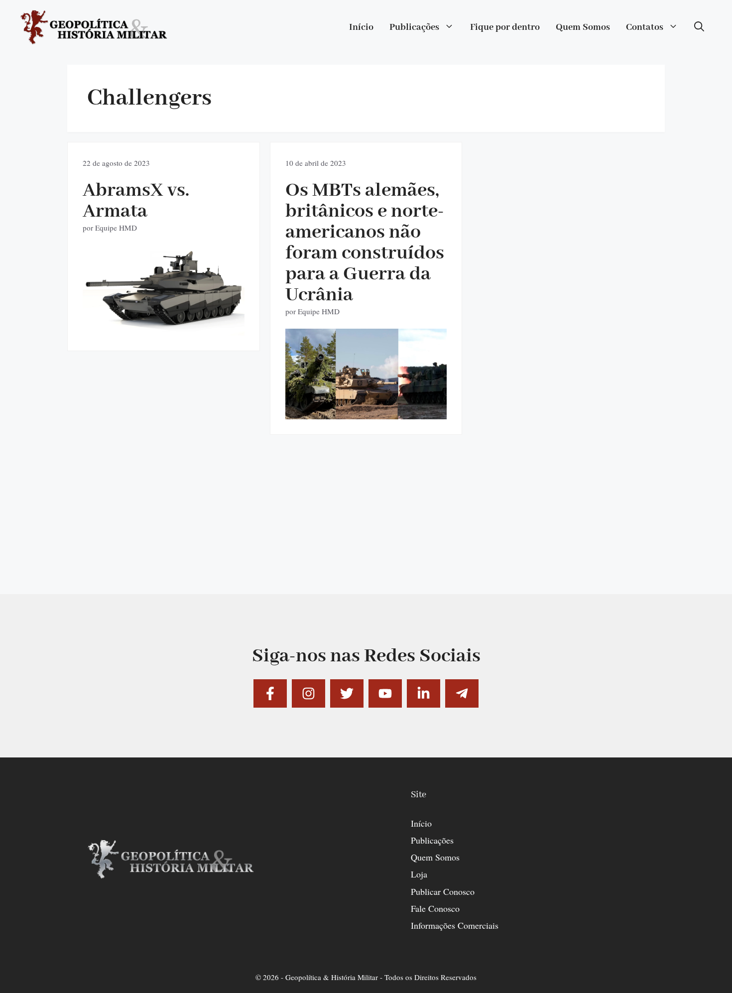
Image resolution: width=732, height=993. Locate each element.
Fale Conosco (435, 908)
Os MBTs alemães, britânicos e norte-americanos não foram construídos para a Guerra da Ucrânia (364, 242)
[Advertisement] (366, 524)
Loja (419, 874)
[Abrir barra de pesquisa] (699, 27)
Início (361, 27)
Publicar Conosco (443, 891)
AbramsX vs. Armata (136, 201)
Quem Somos (583, 27)
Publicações (414, 27)
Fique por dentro (505, 27)
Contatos (644, 27)
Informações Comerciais (454, 925)
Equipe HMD (116, 228)
